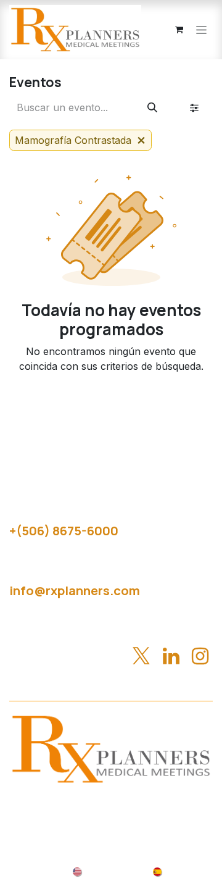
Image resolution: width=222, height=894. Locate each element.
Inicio (61, 804)
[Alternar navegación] (201, 30)
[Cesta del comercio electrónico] (179, 30)
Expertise (172, 804)
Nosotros (111, 804)
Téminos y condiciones (159, 819)
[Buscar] (152, 107)
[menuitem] (104, 871)
